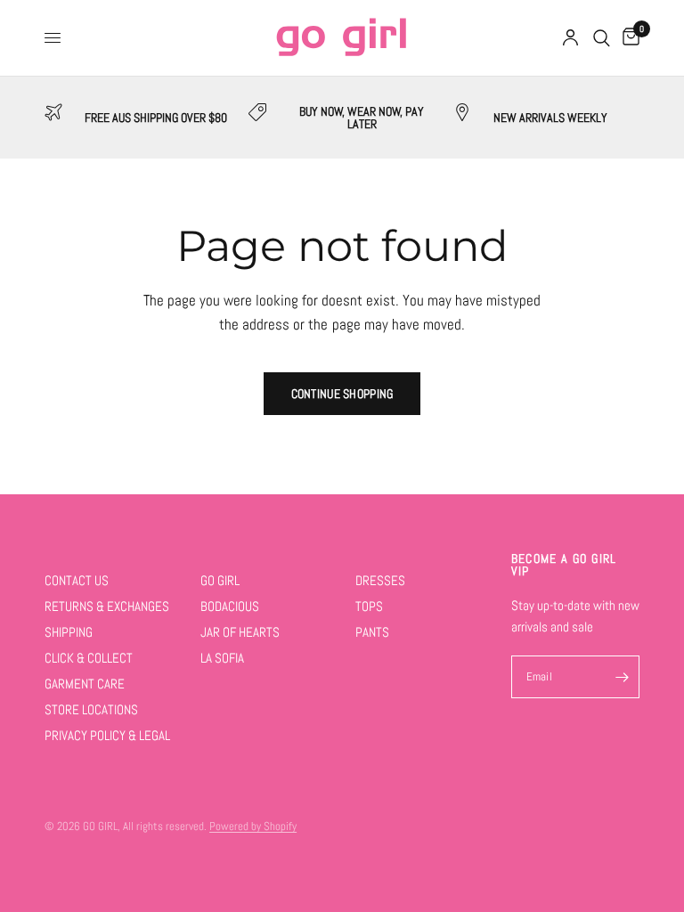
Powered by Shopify (253, 826)
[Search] (601, 38)
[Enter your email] (621, 677)
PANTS (372, 631)
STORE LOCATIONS (91, 709)
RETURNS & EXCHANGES (107, 606)
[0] (627, 38)
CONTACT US (77, 580)
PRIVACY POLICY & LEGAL (107, 735)
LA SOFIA (222, 657)
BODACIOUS (229, 606)
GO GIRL (220, 580)
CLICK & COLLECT (89, 657)
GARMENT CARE (85, 683)
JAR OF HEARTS (240, 631)
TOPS (369, 606)
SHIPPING (69, 631)
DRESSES (380, 580)
